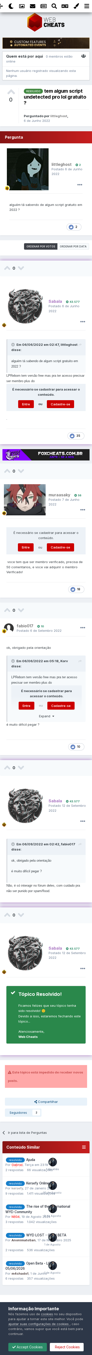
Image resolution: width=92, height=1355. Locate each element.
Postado (39, 631)
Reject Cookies (67, 1347)
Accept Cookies (29, 1347)
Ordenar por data (73, 246)
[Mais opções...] (79, 185)
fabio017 (68, 844)
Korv (64, 661)
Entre (26, 404)
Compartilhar (47, 1102)
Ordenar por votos (40, 246)
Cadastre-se (60, 404)
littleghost (69, 345)
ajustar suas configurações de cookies (39, 1324)
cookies (47, 1314)
